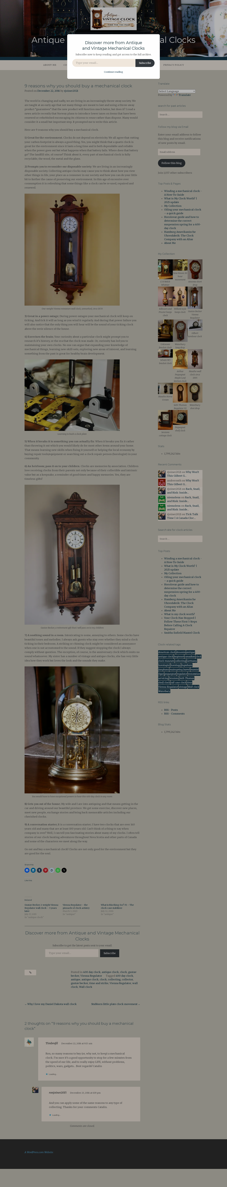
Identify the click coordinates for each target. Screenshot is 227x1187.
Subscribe (145, 62)
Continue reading (113, 72)
